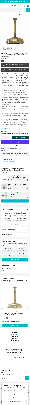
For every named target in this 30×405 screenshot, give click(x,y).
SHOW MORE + (15, 224)
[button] (2, 6)
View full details (5, 129)
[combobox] (15, 10)
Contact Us (8, 268)
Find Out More (15, 260)
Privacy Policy (12, 390)
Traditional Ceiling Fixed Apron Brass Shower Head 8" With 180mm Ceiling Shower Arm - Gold (13, 313)
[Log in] (24, 5)
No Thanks (14, 398)
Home (2, 14)
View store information (9, 161)
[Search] (28, 10)
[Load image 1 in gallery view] (4, 48)
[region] (15, 351)
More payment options (15, 146)
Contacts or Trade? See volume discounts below (14, 133)
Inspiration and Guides (10, 270)
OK (14, 394)
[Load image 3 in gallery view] (11, 48)
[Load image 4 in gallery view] (14, 48)
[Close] (24, 10)
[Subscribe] (27, 378)
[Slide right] (28, 48)
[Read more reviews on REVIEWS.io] (15, 340)
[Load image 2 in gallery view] (8, 48)
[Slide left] (1, 48)
